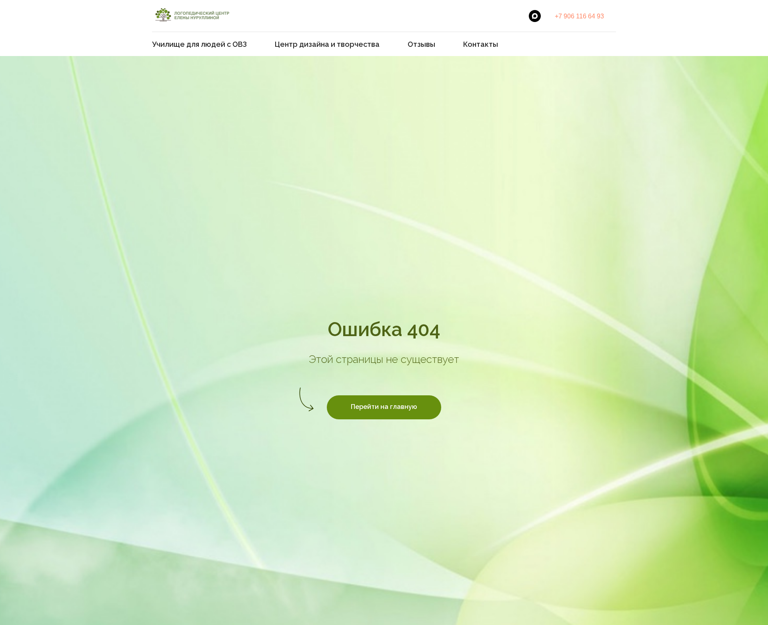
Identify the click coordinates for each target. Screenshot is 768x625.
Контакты (480, 44)
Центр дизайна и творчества (327, 44)
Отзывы (421, 44)
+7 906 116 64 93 (579, 16)
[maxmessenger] (535, 16)
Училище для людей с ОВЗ (199, 44)
